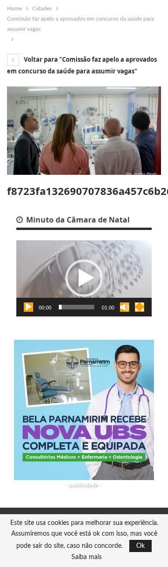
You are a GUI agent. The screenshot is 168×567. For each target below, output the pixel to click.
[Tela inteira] (139, 307)
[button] (84, 278)
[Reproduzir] (28, 307)
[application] (84, 278)
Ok (140, 546)
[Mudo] (124, 307)
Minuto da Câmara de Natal (77, 220)
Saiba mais (86, 557)
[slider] (76, 307)
